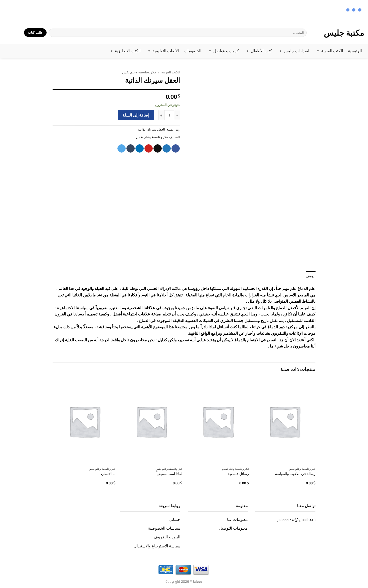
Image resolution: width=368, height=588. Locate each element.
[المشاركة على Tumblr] (130, 148)
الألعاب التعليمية (165, 51)
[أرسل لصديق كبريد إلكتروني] (157, 148)
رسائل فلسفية (238, 474)
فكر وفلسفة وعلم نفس (139, 72)
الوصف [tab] (310, 276)
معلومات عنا (237, 519)
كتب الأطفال (261, 51)
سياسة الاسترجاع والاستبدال (157, 546)
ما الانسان (108, 474)
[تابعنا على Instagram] (26, 10)
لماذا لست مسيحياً (169, 474)
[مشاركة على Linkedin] (139, 148)
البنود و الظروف (167, 537)
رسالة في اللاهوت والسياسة (295, 474)
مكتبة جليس (344, 33)
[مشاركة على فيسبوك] (175, 148)
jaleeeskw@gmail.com (296, 519)
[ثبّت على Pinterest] (148, 148)
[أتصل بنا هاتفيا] (7, 10)
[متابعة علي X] (20, 10)
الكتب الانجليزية (127, 51)
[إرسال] (53, 32)
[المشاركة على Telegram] (121, 148)
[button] (17, 32)
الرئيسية (355, 51)
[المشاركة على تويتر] (166, 148)
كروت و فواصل (226, 51)
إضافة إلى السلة (136, 115)
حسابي (174, 519)
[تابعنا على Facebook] (33, 10)
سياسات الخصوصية (164, 528)
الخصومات (192, 51)
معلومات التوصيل (233, 528)
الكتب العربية (332, 51)
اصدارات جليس (296, 51)
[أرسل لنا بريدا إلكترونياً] (13, 10)
